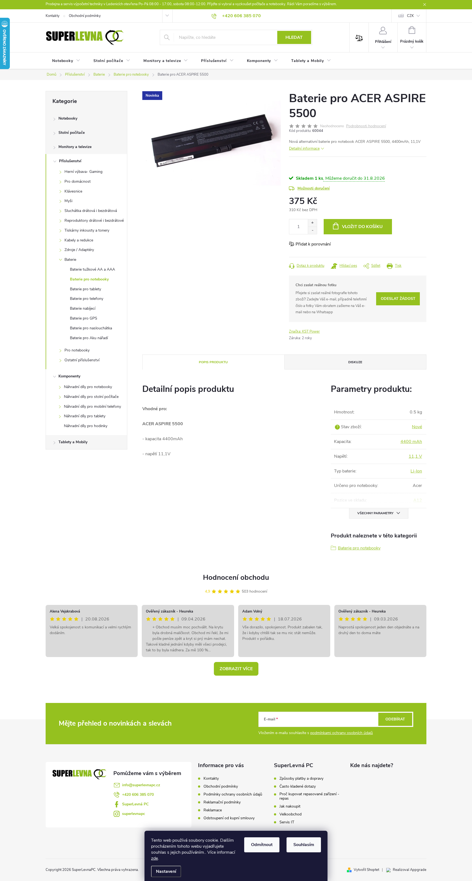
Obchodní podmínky (85, 15)
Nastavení (166, 871)
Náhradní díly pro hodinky (85, 425)
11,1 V (415, 456)
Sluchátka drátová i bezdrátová (90, 210)
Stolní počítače (71, 132)
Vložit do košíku (362, 227)
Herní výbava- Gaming (83, 171)
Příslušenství (70, 161)
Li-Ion (416, 471)
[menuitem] (66, 60)
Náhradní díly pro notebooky (88, 386)
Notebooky (67, 118)
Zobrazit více (236, 669)
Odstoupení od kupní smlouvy (229, 818)
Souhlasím (303, 845)
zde (154, 858)
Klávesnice (73, 191)
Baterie (70, 259)
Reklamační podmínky (222, 802)
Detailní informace (304, 148)
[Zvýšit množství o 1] (312, 223)
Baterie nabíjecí (82, 308)
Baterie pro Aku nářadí (89, 338)
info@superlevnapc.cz (141, 785)
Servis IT (286, 822)
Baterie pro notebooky (89, 279)
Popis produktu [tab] (213, 362)
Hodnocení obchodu (236, 577)
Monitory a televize (75, 146)
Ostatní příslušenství (81, 360)
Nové (417, 427)
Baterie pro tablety (85, 289)
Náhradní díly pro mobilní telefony (92, 406)
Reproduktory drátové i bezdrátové (94, 220)
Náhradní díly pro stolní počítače (91, 396)
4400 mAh (411, 442)
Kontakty (53, 15)
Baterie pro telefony (86, 298)
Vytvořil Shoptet (366, 869)
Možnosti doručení (313, 188)
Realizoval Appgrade (409, 869)
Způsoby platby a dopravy (301, 778)
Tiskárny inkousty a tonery (86, 230)
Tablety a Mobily (72, 442)
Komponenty (69, 376)
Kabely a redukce (78, 240)
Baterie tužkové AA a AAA (92, 269)
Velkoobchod (290, 814)
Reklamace (212, 810)
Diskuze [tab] (355, 362)
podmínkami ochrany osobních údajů (341, 732)
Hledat (294, 37)
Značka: (304, 331)
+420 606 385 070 (138, 794)
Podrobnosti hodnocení (366, 126)
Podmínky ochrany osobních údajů (232, 794)
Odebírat (395, 719)
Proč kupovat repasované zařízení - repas (309, 796)
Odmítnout (262, 845)
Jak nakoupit (289, 806)
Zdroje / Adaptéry (79, 249)
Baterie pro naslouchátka (91, 328)
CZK (410, 15)
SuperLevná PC (135, 804)
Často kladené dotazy (297, 786)
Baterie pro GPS (83, 318)
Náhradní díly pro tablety (84, 416)
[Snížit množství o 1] (312, 230)
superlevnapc (133, 813)
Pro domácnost (77, 181)
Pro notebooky (77, 350)
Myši (68, 200)
